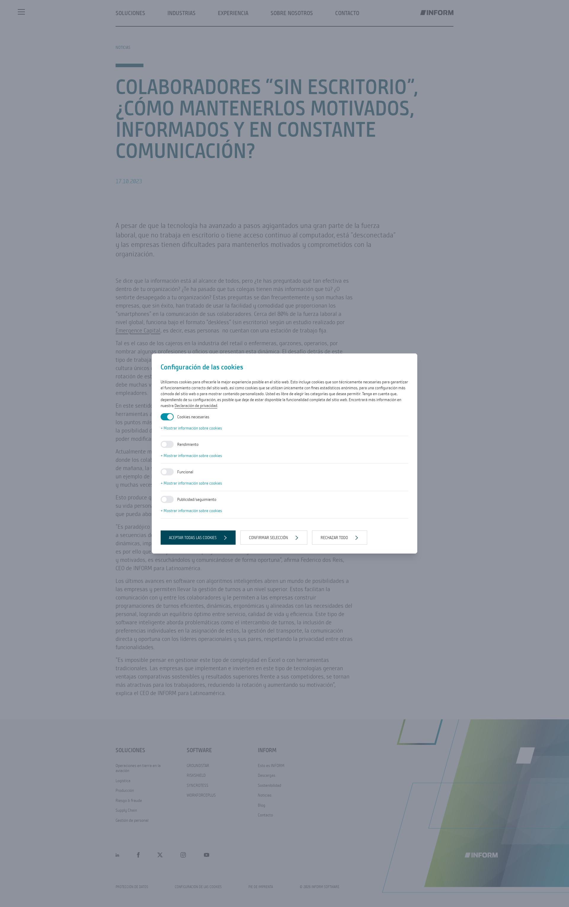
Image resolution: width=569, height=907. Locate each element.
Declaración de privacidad (196, 405)
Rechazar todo (334, 537)
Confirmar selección (268, 537)
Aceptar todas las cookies (193, 537)
